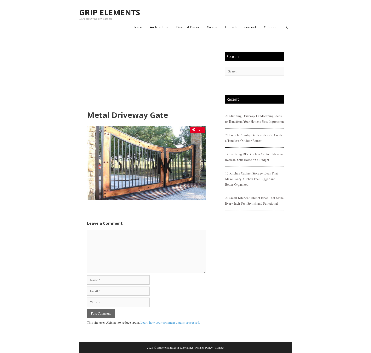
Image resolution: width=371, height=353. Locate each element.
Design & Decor (187, 27)
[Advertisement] (146, 72)
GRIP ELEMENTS (109, 12)
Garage (212, 27)
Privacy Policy (204, 347)
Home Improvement (240, 27)
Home (137, 27)
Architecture (159, 27)
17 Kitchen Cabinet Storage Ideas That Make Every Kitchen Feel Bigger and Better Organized (251, 179)
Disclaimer (186, 347)
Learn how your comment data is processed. (170, 322)
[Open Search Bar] (286, 27)
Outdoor (270, 27)
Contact (219, 347)
